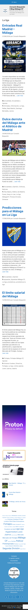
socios (11, 111)
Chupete (24, 517)
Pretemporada (8, 544)
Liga (17, 529)
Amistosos (14, 515)
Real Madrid (11, 108)
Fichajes (7, 358)
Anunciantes (14, 560)
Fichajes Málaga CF (17, 358)
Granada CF (18, 524)
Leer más (20, 95)
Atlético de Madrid (18, 192)
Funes (4, 194)
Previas (16, 544)
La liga (21, 106)
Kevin (17, 526)
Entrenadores (20, 521)
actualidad (7, 101)
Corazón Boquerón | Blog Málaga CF (17, 8)
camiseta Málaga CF (18, 517)
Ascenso (4, 517)
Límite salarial (18, 366)
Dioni (11, 521)
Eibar (14, 521)
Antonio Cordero (9, 363)
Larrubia (12, 529)
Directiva (19, 363)
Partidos (13, 541)
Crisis (6, 519)
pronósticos (11, 282)
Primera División (15, 197)
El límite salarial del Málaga (13, 294)
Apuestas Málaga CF (18, 279)
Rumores (16, 546)
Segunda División (11, 548)
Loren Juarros (6, 368)
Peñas (4, 108)
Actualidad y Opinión (11, 187)
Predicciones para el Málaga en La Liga (12, 211)
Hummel (5, 526)
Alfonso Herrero (8, 515)
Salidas (21, 546)
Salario (14, 368)
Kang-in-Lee (11, 194)
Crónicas (22, 187)
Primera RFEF (20, 544)
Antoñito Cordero (22, 515)
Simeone (5, 199)
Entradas (7, 106)
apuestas (7, 279)
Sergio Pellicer (23, 548)
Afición (3, 515)
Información (15, 106)
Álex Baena (7, 192)
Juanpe (14, 526)
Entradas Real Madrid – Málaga (12, 29)
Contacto (14, 556)
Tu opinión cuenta (14, 558)
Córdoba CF (16, 519)
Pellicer (19, 541)
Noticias (5, 189)
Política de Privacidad (14, 563)
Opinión (4, 361)
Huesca (23, 524)
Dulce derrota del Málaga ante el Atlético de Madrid (13, 124)
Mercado (21, 535)
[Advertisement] (14, 389)
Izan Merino (10, 526)
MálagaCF (5, 197)
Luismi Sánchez (14, 534)
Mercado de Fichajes (10, 538)
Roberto (11, 546)
